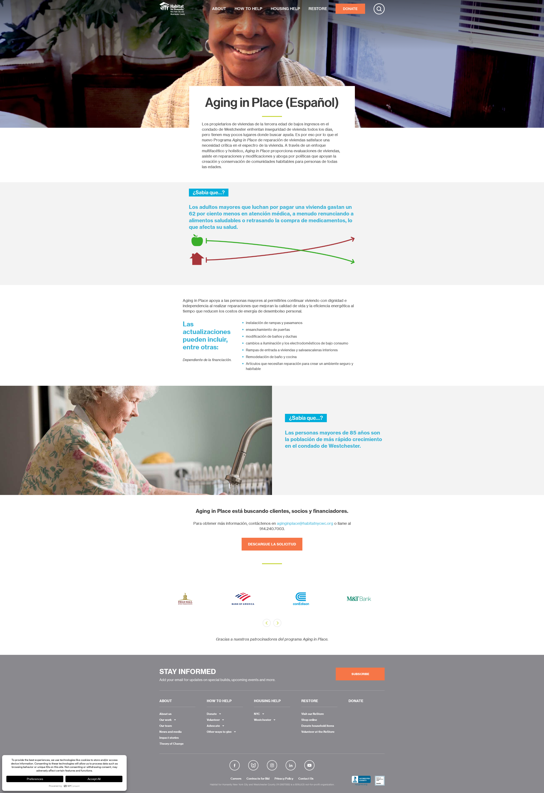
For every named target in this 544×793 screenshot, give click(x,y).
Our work (165, 719)
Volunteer (213, 719)
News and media (170, 731)
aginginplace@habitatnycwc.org (305, 523)
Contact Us (305, 778)
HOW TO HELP (248, 8)
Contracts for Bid (257, 778)
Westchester (262, 719)
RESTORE (318, 8)
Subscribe (360, 674)
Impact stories (169, 737)
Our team (165, 725)
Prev (267, 623)
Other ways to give (219, 731)
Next (277, 623)
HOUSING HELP (285, 8)
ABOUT (219, 8)
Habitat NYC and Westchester (172, 8)
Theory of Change (171, 743)
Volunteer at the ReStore (317, 731)
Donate (212, 714)
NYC (257, 714)
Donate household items (317, 725)
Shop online (309, 719)
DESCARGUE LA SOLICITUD (272, 544)
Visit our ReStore (312, 714)
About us (165, 714)
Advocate (213, 725)
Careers (236, 778)
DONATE (350, 9)
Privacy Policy (284, 778)
